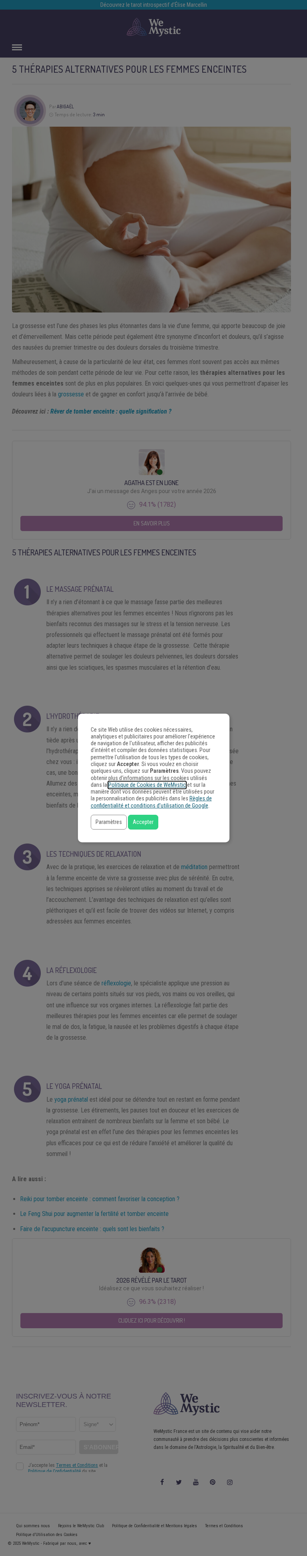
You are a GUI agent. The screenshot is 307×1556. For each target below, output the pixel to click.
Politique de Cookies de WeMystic (147, 785)
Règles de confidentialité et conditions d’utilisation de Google (151, 802)
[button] (109, 822)
